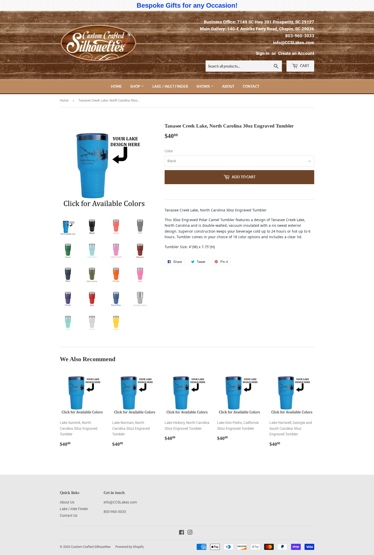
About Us (67, 502)
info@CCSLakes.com (293, 42)
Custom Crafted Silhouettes (91, 547)
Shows (203, 86)
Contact (251, 86)
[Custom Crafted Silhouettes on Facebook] (181, 533)
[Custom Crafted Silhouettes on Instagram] (190, 533)
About (228, 86)
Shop (135, 86)
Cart (304, 66)
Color (169, 151)
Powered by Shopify (129, 547)
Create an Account (296, 53)
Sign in (262, 53)
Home (116, 86)
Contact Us (68, 515)
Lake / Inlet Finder (170, 86)
